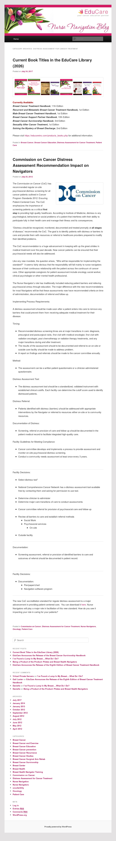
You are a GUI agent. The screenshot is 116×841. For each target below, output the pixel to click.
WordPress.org (20, 814)
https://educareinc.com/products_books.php (46, 135)
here (83, 604)
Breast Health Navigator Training (28, 771)
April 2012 (17, 728)
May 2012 (17, 725)
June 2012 (17, 722)
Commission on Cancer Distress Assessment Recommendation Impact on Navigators (51, 165)
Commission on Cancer (31, 626)
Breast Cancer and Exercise (25, 743)
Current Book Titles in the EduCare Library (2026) (36, 652)
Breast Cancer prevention (24, 749)
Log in (16, 805)
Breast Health (19, 768)
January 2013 (19, 706)
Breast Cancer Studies (23, 755)
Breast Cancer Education (45, 142)
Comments (20, 811)
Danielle (16, 685)
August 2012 (18, 715)
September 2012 (20, 712)
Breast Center (19, 765)
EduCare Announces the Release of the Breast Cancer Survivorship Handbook (49, 655)
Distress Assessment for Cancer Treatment (76, 142)
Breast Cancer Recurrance (25, 752)
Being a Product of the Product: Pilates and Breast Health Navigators (45, 661)
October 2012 (19, 709)
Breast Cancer (27, 142)
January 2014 (19, 703)
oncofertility (18, 787)
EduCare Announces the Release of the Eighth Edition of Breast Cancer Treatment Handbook (56, 664)
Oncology (17, 629)
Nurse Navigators (88, 626)
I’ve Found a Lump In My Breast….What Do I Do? (36, 658)
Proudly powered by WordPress (58, 826)
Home (16, 38)
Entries (18, 808)
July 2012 (17, 719)
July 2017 (17, 700)
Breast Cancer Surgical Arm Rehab (29, 759)
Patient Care (27, 629)
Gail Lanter (18, 679)
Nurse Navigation (21, 781)
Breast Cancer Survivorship (25, 762)
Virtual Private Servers (23, 676)
